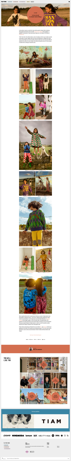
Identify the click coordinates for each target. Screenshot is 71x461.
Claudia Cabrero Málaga (38, 31)
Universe (48, 447)
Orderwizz (58, 447)
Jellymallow (25, 94)
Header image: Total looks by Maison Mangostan (35, 334)
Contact (48, 446)
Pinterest (40, 339)
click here (44, 327)
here (41, 327)
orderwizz (28, 1)
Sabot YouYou (39, 68)
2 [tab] (36, 430)
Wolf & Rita (25, 119)
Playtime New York (15, 1)
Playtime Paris (10, 1)
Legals (68, 458)
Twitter (36, 339)
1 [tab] (34, 430)
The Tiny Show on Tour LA (22, 1)
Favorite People (34, 68)
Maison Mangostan (31, 94)
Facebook (31, 339)
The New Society (42, 119)
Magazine (32, 1)
